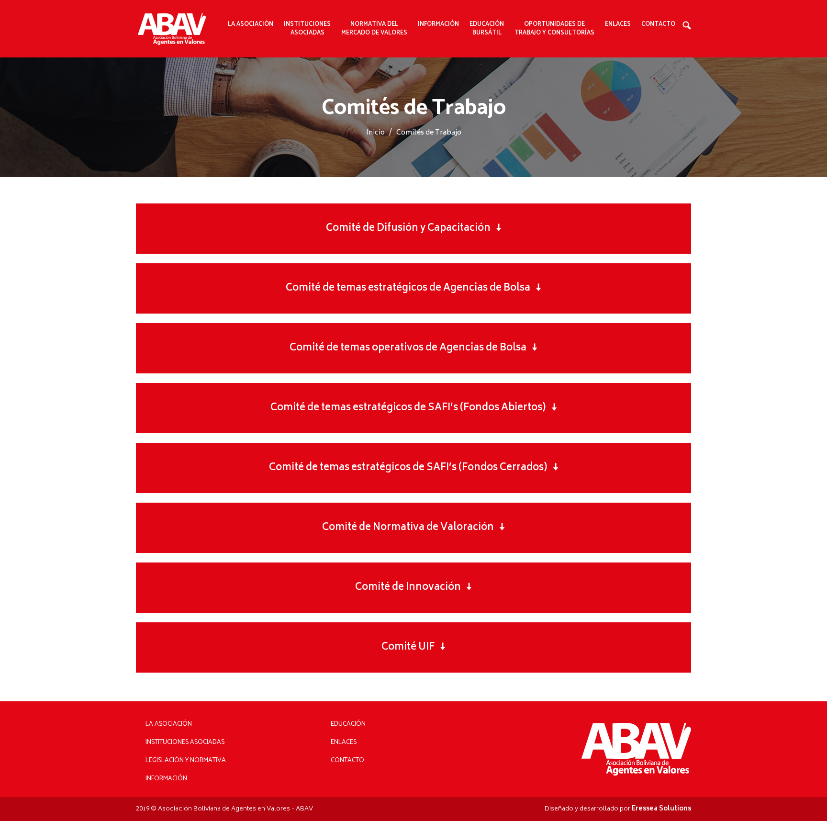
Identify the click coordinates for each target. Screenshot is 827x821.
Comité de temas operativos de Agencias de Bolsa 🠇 (413, 348)
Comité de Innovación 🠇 (413, 587)
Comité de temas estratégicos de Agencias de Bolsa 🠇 (413, 288)
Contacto (658, 24)
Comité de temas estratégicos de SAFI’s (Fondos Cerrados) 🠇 (414, 468)
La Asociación (168, 724)
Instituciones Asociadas (184, 742)
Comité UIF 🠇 (413, 647)
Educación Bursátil (486, 28)
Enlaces (618, 24)
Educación (348, 724)
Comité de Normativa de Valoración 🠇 (413, 527)
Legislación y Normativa (185, 760)
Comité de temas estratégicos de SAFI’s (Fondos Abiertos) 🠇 (413, 408)
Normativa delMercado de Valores (374, 28)
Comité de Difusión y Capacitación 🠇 (414, 228)
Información (166, 778)
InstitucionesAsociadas (307, 28)
